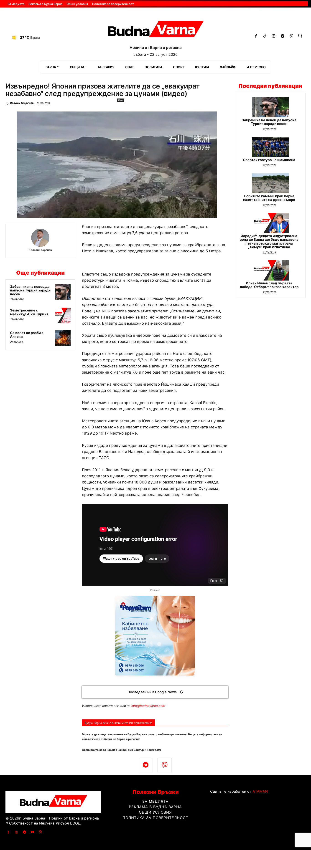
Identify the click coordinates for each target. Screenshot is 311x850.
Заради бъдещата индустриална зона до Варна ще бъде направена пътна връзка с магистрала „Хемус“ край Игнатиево (269, 241)
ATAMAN (260, 791)
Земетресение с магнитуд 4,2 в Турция (29, 312)
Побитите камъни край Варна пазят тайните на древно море (269, 198)
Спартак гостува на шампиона (269, 160)
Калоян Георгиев (21, 103)
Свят (120, 100)
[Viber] (291, 36)
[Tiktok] (265, 36)
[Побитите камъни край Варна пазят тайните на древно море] (270, 183)
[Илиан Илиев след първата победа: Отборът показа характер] (270, 270)
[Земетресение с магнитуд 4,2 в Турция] (63, 315)
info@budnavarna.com (148, 706)
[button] (300, 35)
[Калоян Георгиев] (40, 238)
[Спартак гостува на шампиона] (270, 147)
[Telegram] (282, 36)
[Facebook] (256, 36)
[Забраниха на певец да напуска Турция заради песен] (63, 292)
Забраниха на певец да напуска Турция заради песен (30, 290)
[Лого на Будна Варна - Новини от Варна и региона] (155, 30)
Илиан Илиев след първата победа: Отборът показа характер (269, 285)
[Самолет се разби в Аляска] (63, 338)
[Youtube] (32, 832)
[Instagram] (273, 36)
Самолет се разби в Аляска (26, 335)
